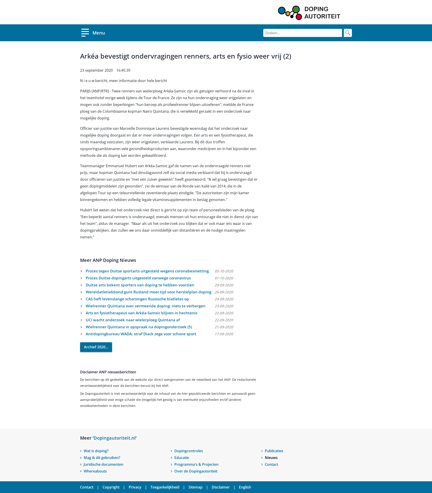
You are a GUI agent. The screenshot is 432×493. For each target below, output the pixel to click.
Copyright (111, 487)
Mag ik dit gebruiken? (102, 457)
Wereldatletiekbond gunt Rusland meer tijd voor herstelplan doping (148, 291)
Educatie (181, 457)
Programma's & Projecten (196, 464)
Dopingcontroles (188, 450)
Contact (271, 464)
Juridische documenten (103, 464)
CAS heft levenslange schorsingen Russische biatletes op (137, 298)
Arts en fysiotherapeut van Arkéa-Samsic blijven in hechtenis (141, 312)
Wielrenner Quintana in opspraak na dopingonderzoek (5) (139, 326)
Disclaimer (221, 487)
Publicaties (274, 450)
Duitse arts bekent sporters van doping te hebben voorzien (140, 285)
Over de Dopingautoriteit (195, 471)
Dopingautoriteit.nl (115, 438)
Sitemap (195, 487)
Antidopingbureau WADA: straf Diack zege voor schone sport (141, 333)
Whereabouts (95, 471)
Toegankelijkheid (165, 487)
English (245, 487)
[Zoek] (348, 33)
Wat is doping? (96, 450)
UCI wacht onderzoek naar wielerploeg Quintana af (133, 319)
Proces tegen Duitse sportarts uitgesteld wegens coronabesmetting (147, 271)
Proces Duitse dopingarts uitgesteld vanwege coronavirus (138, 278)
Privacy (135, 487)
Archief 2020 (94, 347)
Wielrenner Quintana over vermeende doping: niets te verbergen (145, 305)
